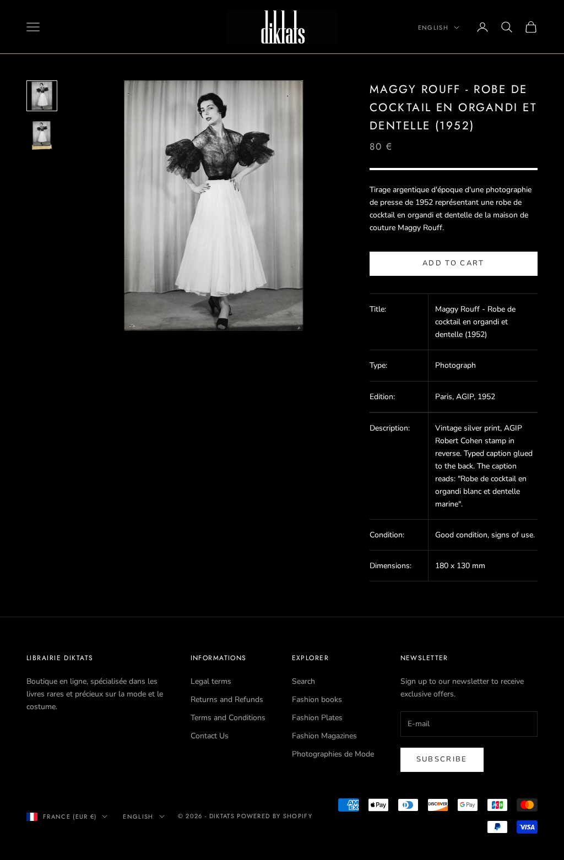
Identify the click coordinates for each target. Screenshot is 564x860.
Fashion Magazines (324, 736)
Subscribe (442, 759)
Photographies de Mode (333, 754)
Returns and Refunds (227, 699)
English (433, 27)
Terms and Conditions (228, 717)
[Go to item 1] (41, 95)
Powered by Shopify (274, 816)
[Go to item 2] (41, 135)
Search (303, 681)
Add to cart (453, 263)
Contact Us (210, 736)
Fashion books (317, 699)
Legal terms (211, 681)
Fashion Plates (317, 717)
